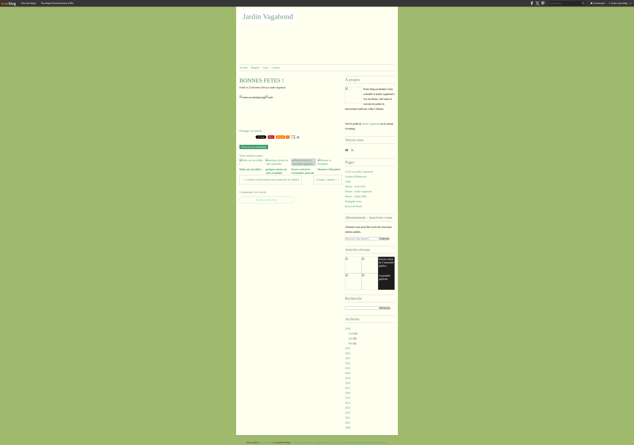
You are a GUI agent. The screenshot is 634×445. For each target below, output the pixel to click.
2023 (347, 358)
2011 (347, 417)
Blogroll (255, 67)
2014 (347, 402)
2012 (347, 412)
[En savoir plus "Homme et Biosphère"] (353, 281)
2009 (347, 427)
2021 (347, 368)
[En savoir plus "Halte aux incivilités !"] (353, 265)
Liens (265, 67)
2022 (347, 363)
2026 (347, 328)
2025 (347, 348)
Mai (350, 343)
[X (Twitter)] (537, 3)
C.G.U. (336, 442)
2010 (347, 422)
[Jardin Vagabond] (353, 95)
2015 (347, 397)
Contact (276, 67)
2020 (347, 373)
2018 (347, 383)
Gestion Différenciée (356, 176)
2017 (347, 388)
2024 (347, 353)
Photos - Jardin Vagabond (358, 191)
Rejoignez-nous (353, 201)
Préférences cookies (379, 442)
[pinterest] (543, 3)
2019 (347, 378)
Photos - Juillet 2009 (355, 196)
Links (348, 181)
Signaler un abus (322, 442)
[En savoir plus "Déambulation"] (370, 281)
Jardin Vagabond (268, 16)
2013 (347, 407)
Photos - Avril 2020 (355, 186)
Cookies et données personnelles (355, 442)
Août (351, 333)
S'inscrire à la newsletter (253, 147)
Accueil (243, 67)
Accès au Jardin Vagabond (359, 171)
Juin (350, 338)
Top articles (298, 442)
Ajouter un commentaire (266, 200)
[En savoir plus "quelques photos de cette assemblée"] (370, 265)
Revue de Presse (353, 206)
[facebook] (532, 3)
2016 (347, 393)
